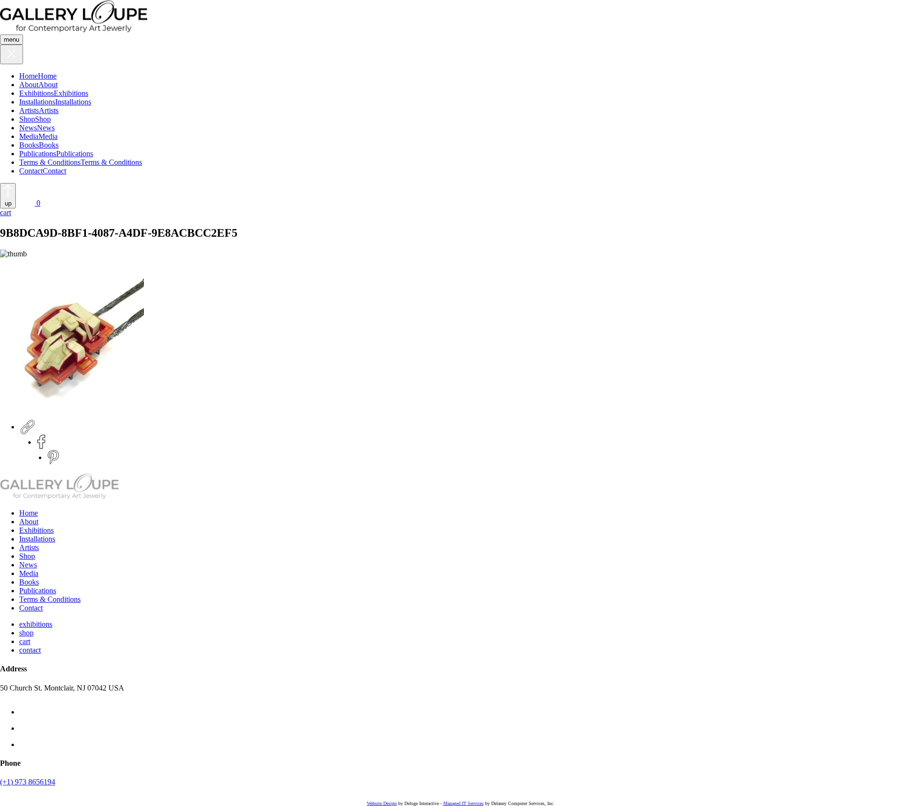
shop (26, 633)
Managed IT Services (463, 803)
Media (28, 136)
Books (29, 145)
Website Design (382, 803)
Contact (31, 171)
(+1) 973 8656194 (27, 782)
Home (28, 76)
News (28, 128)
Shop (27, 119)
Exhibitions (36, 93)
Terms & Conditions (50, 162)
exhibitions (35, 624)
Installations (37, 102)
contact (30, 650)
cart (24, 641)
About (28, 85)
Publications (37, 154)
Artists (29, 110)
